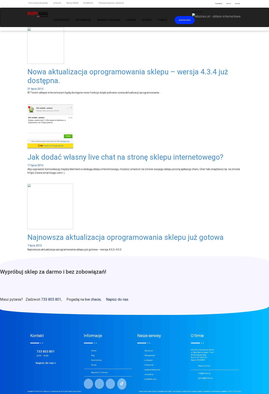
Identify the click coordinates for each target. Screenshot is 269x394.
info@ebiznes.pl (204, 373)
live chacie (93, 299)
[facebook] (88, 384)
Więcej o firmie (204, 366)
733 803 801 (51, 299)
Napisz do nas (117, 299)
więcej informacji (235, 391)
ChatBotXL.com (150, 379)
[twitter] (99, 384)
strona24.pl (149, 374)
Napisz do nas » (46, 363)
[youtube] (110, 384)
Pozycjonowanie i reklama (111, 3)
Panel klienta (96, 360)
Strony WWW (72, 3)
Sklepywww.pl (150, 355)
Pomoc (94, 351)
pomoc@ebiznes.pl (205, 378)
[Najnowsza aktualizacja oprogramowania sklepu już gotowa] (50, 206)
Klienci (147, 20)
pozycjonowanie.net (152, 370)
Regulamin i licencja (99, 372)
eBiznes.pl (149, 351)
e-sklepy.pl (149, 360)
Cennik (131, 20)
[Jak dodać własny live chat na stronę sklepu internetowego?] (50, 126)
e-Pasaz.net (149, 365)
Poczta (93, 365)
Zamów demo (185, 20)
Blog (93, 355)
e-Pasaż (57, 3)
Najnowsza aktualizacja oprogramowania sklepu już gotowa (125, 237)
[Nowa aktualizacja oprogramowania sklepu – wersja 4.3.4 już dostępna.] (45, 45)
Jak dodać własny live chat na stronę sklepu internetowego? (125, 157)
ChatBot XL (88, 3)
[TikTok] (121, 384)
